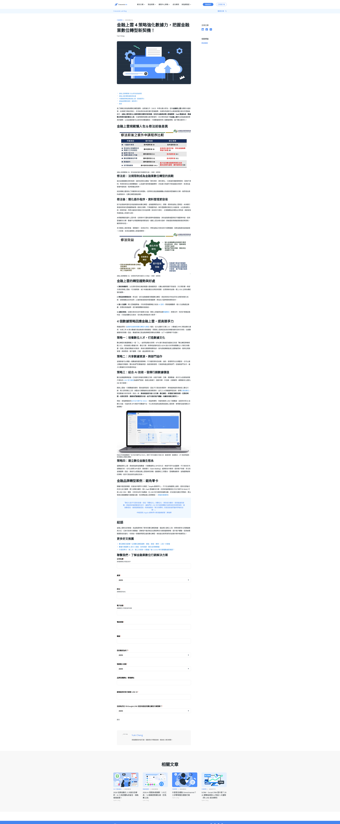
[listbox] (154, 580)
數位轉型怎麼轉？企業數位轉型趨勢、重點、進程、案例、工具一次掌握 (144, 544)
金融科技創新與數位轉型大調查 (137, 327)
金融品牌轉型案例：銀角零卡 (128, 101)
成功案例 (176, 4)
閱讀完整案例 (163, 495)
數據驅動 (205, 43)
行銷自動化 (185, 390)
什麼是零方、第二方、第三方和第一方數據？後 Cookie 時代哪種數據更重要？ (146, 550)
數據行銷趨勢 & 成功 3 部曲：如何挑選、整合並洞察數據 (139, 547)
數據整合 (166, 312)
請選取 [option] (121, 580)
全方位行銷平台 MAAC (139, 401)
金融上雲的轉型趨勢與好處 (127, 96)
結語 (120, 104)
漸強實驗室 (185, 4)
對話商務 (151, 4)
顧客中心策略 (163, 4)
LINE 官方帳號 (129, 380)
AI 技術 (161, 304)
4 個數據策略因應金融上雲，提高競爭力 (131, 99)
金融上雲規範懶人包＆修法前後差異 (130, 93)
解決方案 (140, 4)
